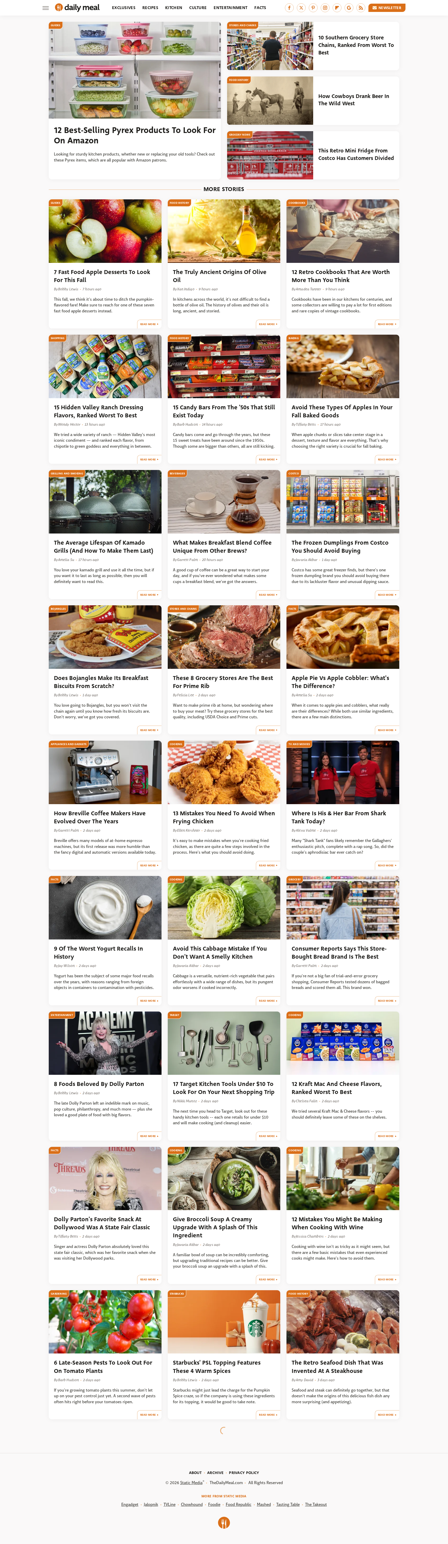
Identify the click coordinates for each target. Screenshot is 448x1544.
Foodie (214, 1504)
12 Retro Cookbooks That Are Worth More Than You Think (341, 276)
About (195, 1473)
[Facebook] (289, 7)
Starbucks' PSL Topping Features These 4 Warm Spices (217, 1367)
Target (174, 1015)
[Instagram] (325, 7)
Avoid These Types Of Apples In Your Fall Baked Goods (342, 411)
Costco (294, 473)
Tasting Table (288, 1504)
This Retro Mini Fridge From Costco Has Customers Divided (356, 154)
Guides (55, 25)
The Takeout (316, 1504)
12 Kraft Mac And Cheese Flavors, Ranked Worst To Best (337, 1088)
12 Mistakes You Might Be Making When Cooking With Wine (337, 1223)
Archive (215, 1473)
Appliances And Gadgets (69, 744)
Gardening (59, 1294)
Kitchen (173, 8)
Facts (260, 8)
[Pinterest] (313, 7)
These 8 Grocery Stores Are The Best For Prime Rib (223, 682)
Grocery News (239, 135)
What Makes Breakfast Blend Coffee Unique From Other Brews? (222, 547)
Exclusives (123, 8)
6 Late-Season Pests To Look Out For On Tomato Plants (103, 1367)
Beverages (177, 473)
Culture (198, 8)
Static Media (191, 1482)
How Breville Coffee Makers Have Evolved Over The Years (100, 817)
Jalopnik (151, 1504)
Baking (294, 338)
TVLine (170, 1504)
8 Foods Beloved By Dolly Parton (99, 1084)
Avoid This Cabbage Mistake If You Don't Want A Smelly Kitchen (220, 953)
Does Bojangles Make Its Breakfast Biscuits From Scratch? (101, 682)
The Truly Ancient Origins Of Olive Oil (220, 276)
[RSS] (360, 7)
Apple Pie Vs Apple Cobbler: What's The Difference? (340, 682)
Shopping (57, 338)
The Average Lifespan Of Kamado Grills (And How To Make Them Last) (103, 547)
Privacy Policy (244, 1473)
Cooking (176, 744)
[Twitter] (301, 7)
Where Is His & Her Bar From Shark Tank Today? (339, 817)
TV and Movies (299, 744)
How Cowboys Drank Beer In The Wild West (353, 100)
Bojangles (58, 609)
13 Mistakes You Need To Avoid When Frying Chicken (224, 817)
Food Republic (238, 1504)
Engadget (129, 1504)
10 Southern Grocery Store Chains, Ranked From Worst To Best (356, 45)
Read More (148, 324)
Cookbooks (297, 203)
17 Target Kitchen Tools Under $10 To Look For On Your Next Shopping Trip (224, 1088)
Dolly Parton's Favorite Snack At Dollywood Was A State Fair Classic (102, 1223)
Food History (239, 80)
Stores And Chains (242, 25)
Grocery (295, 879)
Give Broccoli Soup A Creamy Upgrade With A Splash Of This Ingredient (215, 1227)
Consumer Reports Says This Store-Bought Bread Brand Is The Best (339, 953)
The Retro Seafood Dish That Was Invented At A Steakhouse (337, 1367)
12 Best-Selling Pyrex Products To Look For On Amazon (135, 135)
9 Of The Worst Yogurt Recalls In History (98, 953)
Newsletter (390, 7)
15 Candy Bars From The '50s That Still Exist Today (224, 411)
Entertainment (230, 8)
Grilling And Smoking (67, 473)
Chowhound (192, 1504)
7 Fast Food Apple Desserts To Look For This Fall (102, 276)
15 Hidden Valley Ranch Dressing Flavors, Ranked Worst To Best (98, 411)
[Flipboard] (337, 7)
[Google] (349, 7)
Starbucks (177, 1294)
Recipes (150, 8)
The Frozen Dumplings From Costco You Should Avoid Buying (340, 547)
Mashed (264, 1504)
